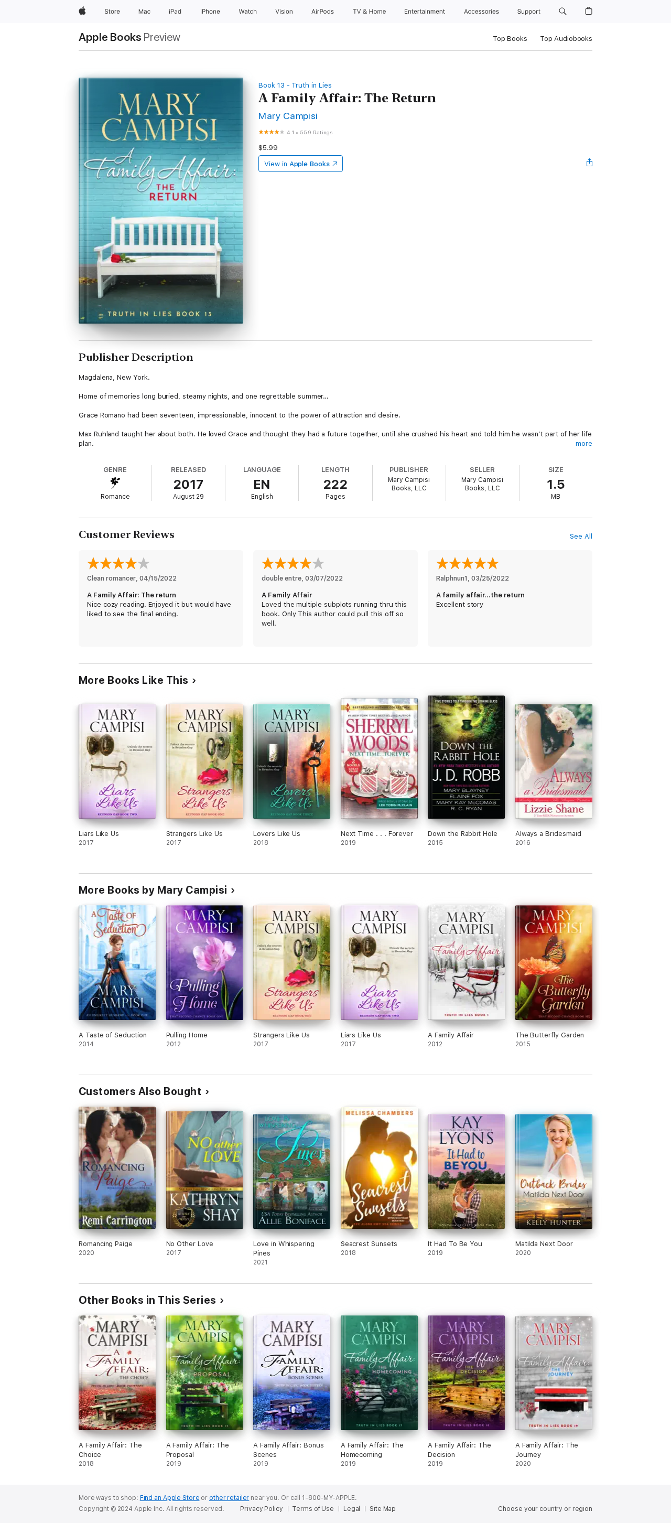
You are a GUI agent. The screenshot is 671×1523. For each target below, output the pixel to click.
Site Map (383, 1509)
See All (581, 536)
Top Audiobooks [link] (566, 38)
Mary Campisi (288, 115)
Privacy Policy (261, 1509)
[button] (563, 11)
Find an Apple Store (170, 1497)
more (584, 443)
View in (297, 164)
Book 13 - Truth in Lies (295, 85)
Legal (351, 1509)
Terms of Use (313, 1509)
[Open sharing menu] (590, 164)
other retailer (229, 1497)
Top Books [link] (510, 38)
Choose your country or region (545, 1509)
